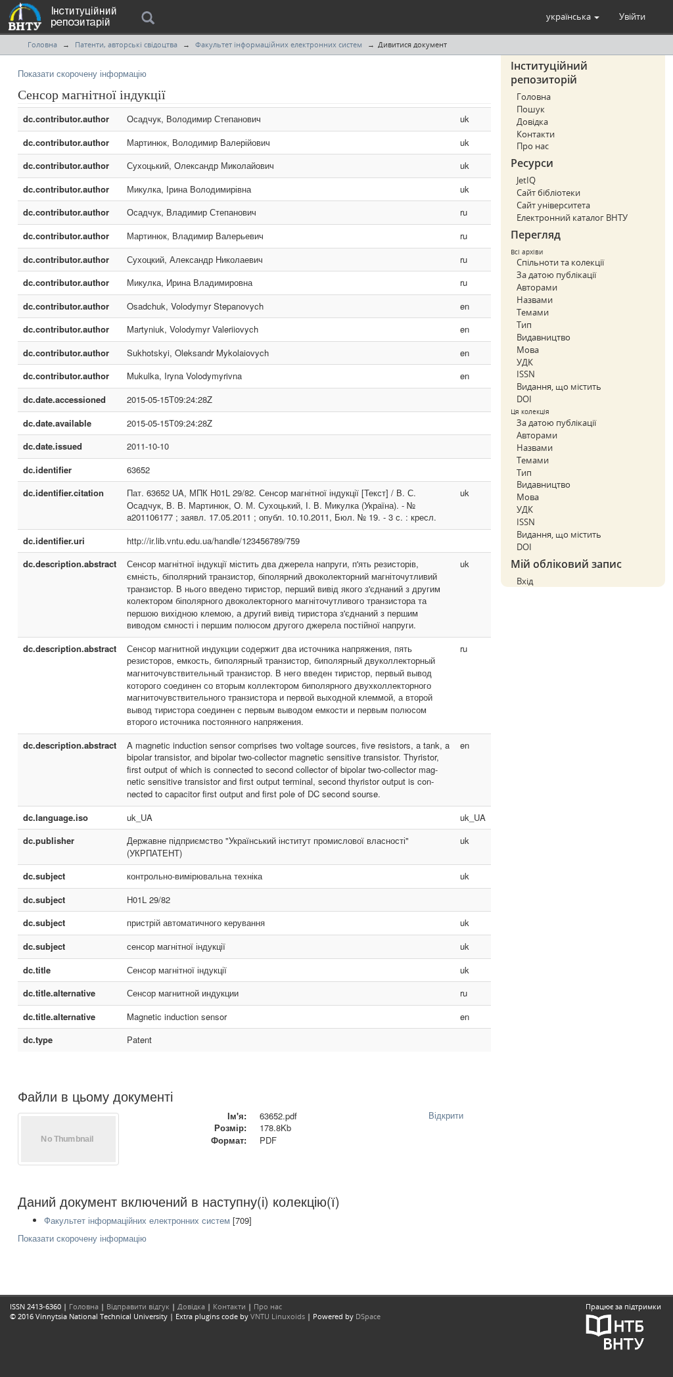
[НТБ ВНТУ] (615, 1331)
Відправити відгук (138, 1306)
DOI (524, 399)
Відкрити (446, 1115)
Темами (533, 312)
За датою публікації (556, 275)
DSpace (368, 1316)
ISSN (526, 374)
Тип (524, 325)
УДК (525, 362)
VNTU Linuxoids (277, 1316)
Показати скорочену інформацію (82, 73)
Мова (528, 350)
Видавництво (543, 337)
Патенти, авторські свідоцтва (126, 44)
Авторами (537, 287)
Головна (42, 44)
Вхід (525, 581)
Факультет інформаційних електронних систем (278, 44)
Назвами (535, 300)
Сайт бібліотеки (548, 192)
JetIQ (526, 180)
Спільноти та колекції (560, 262)
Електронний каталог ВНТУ (572, 217)
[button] (572, 16)
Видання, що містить (559, 386)
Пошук (531, 109)
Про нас (533, 146)
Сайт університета (553, 205)
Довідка (532, 122)
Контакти (536, 134)
